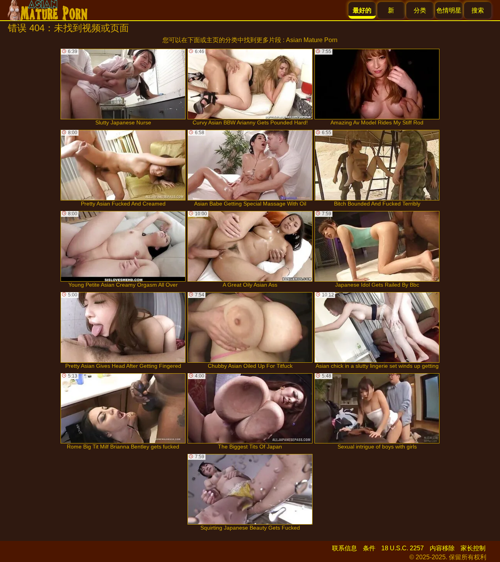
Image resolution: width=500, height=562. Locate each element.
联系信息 (344, 548)
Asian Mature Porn (312, 40)
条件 (369, 548)
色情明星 (448, 10)
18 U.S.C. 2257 (402, 548)
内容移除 (442, 548)
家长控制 (473, 548)
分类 (420, 10)
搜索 (477, 10)
